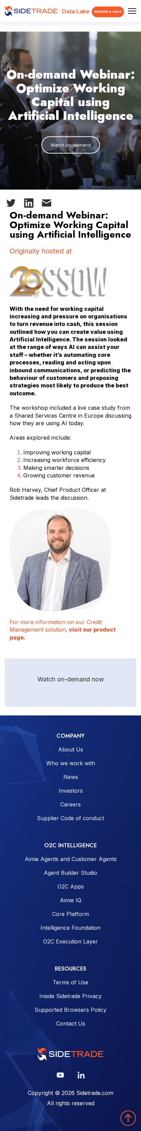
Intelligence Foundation (70, 927)
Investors (71, 790)
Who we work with (70, 763)
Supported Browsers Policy (70, 1009)
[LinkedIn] (31, 204)
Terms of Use (70, 982)
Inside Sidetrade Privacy (70, 996)
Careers (70, 804)
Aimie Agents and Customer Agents (71, 859)
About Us (70, 749)
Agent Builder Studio (70, 872)
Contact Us (70, 1023)
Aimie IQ (70, 900)
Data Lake (75, 11)
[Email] (49, 204)
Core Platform (70, 914)
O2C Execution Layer (70, 941)
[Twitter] (14, 204)
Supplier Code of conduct (70, 818)
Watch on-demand (71, 145)
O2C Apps (70, 886)
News (70, 776)
